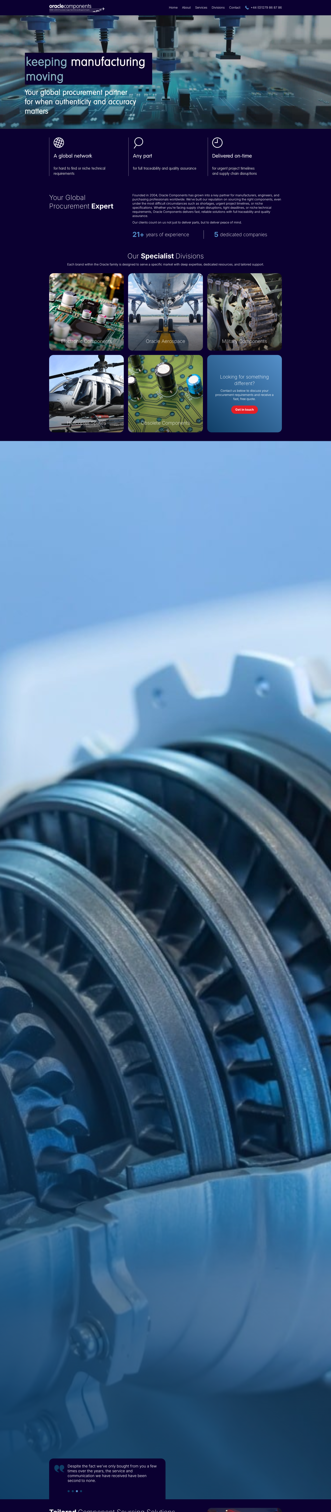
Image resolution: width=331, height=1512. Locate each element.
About (186, 7)
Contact (234, 7)
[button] (69, 1491)
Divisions (218, 7)
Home (173, 7)
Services (201, 7)
